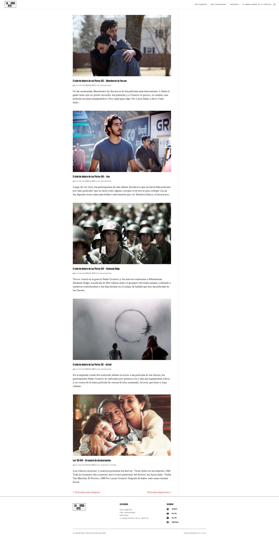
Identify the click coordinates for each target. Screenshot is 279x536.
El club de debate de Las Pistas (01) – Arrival (92, 364)
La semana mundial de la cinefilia (256, 4)
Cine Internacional (218, 4)
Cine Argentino (201, 4)
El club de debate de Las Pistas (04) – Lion (91, 176)
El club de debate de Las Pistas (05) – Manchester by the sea (100, 81)
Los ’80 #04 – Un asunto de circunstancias (92, 460)
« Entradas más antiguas (86, 492)
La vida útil (80, 85)
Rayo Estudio (201, 533)
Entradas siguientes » (159, 492)
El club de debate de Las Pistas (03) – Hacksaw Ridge (96, 268)
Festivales (234, 4)
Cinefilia (113, 465)
